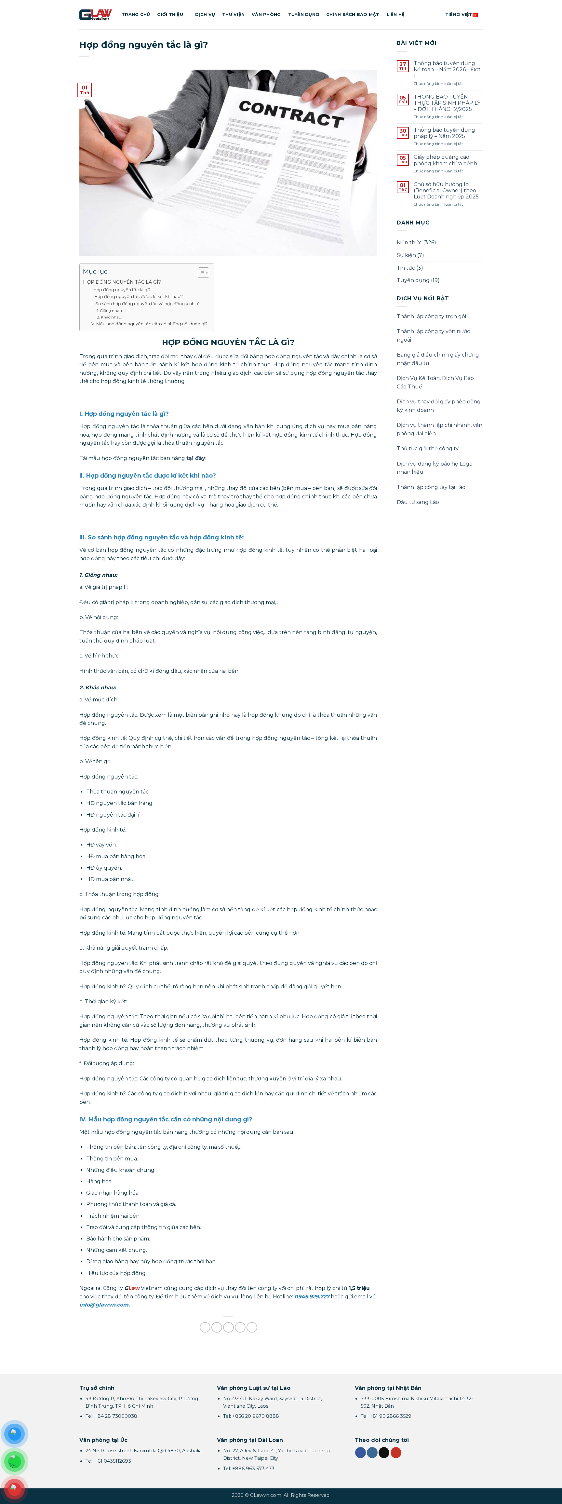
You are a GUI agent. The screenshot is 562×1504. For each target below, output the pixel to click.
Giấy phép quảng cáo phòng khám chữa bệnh (445, 160)
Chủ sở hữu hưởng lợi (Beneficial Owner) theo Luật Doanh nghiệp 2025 (446, 190)
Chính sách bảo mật (353, 14)
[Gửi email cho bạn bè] (228, 1327)
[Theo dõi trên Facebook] (360, 1452)
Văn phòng (266, 14)
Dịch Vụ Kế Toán (418, 378)
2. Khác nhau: (109, 317)
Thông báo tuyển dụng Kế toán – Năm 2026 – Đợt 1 (447, 69)
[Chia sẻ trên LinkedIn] (252, 1327)
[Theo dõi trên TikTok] (384, 1452)
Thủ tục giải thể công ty (428, 448)
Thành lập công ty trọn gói (431, 316)
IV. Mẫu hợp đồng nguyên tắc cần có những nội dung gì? (148, 323)
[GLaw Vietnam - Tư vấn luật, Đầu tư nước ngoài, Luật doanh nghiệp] (95, 14)
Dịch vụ (205, 14)
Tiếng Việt (459, 14)
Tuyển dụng (303, 14)
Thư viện (233, 14)
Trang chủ (136, 14)
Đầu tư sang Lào (418, 502)
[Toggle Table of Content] (200, 272)
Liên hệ (396, 14)
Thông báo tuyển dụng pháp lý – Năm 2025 (444, 133)
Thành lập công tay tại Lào (431, 487)
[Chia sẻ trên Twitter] (216, 1327)
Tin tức (406, 268)
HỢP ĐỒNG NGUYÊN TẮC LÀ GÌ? (122, 282)
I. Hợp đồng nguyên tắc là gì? (120, 289)
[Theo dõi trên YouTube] (396, 1452)
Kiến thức (409, 242)
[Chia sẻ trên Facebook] (205, 1327)
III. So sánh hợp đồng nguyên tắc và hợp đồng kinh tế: (145, 303)
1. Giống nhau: (110, 310)
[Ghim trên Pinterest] (240, 1327)
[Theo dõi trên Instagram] (372, 1452)
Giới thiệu (170, 14)
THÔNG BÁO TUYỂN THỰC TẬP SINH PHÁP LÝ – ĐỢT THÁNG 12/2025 (447, 103)
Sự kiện (406, 255)
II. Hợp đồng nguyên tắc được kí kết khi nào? (136, 296)
